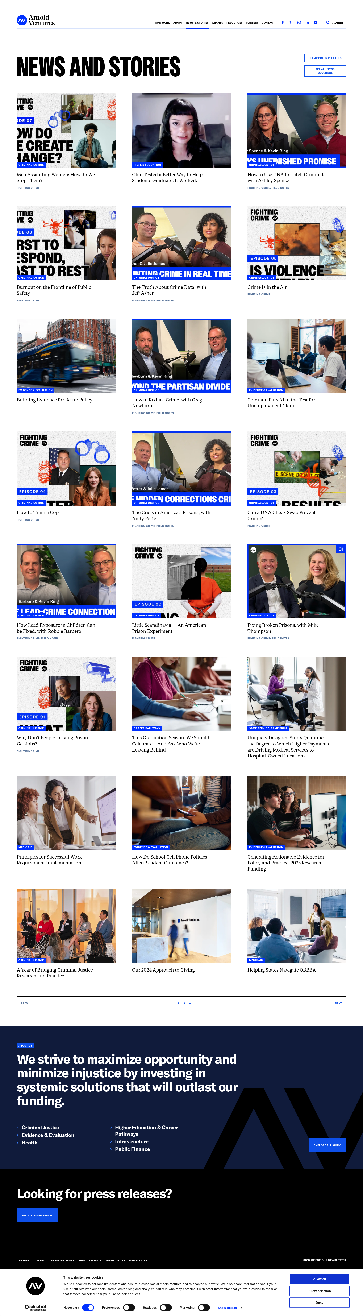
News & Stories (197, 22)
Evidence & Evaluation (48, 1135)
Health (30, 1142)
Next (338, 1003)
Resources (234, 22)
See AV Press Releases (325, 57)
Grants (217, 22)
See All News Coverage (325, 71)
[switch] (129, 1307)
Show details (227, 1307)
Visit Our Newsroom (37, 1215)
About (178, 22)
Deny (319, 1302)
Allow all (319, 1279)
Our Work (162, 22)
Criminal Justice (40, 1127)
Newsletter (138, 1260)
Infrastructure (132, 1141)
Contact (268, 22)
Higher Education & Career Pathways (146, 1130)
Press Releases (62, 1260)
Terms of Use (115, 1260)
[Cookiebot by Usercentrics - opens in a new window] (35, 1308)
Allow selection (319, 1291)
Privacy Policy (90, 1260)
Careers (252, 22)
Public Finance (132, 1149)
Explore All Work (327, 1145)
